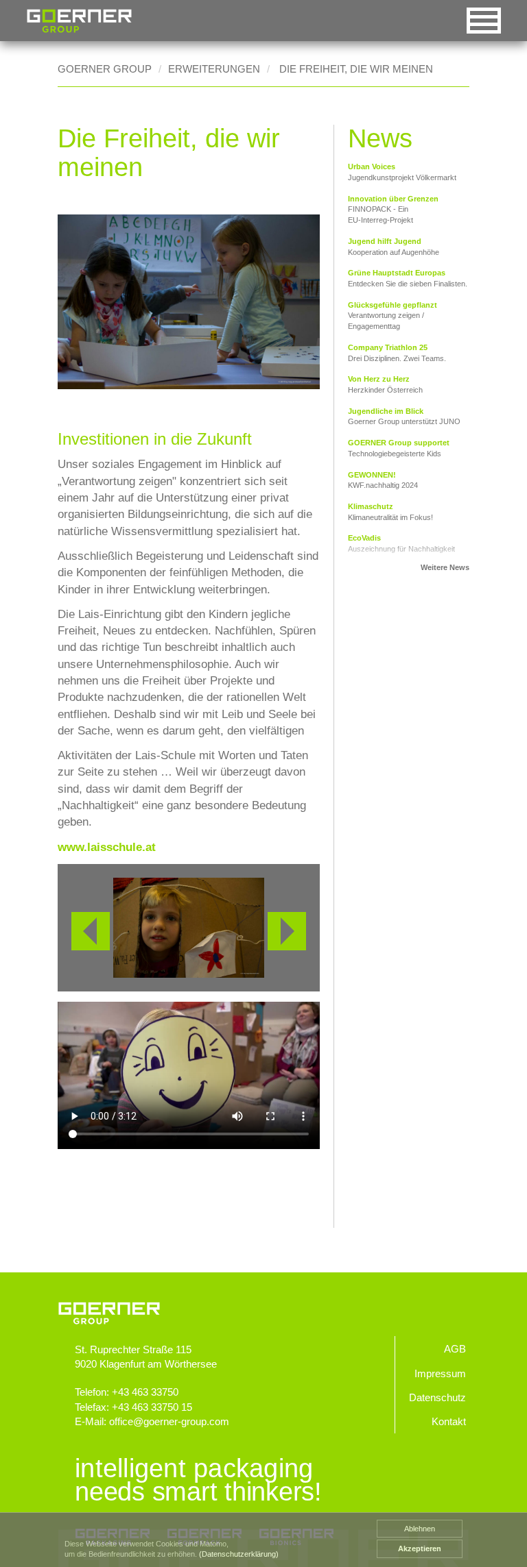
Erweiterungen (214, 69)
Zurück (90, 931)
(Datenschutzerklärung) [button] (239, 1554)
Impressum (440, 1373)
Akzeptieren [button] (419, 1548)
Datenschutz (437, 1397)
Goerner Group (79, 20)
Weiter (287, 931)
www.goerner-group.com (263, 1300)
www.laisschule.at (107, 847)
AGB (455, 1349)
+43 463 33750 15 (152, 1407)
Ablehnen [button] (419, 1529)
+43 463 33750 (145, 1392)
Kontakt (449, 1421)
